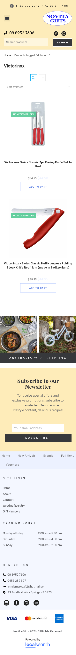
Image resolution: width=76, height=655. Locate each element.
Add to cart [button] (38, 186)
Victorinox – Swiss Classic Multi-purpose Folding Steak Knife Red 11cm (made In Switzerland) (38, 265)
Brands (48, 455)
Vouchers (12, 464)
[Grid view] (33, 77)
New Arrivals (27, 455)
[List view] (42, 77)
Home (7, 55)
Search (62, 42)
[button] (7, 18)
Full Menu (67, 455)
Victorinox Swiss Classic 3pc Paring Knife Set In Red (38, 164)
